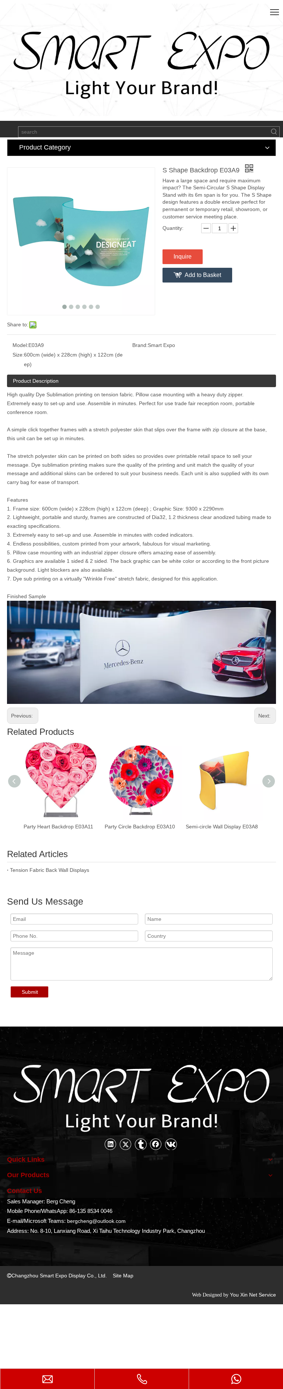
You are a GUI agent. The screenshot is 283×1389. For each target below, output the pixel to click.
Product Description (36, 381)
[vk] (171, 1144)
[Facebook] (156, 1144)
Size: (18, 355)
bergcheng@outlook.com (96, 1221)
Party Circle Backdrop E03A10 (59, 826)
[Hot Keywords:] (274, 132)
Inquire (183, 256)
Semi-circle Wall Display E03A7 (222, 826)
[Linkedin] (110, 1144)
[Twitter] (126, 1144)
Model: (20, 345)
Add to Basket (203, 275)
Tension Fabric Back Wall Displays (49, 870)
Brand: (140, 345)
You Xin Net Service (253, 1295)
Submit (30, 992)
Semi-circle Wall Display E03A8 (141, 826)
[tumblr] (141, 1144)
